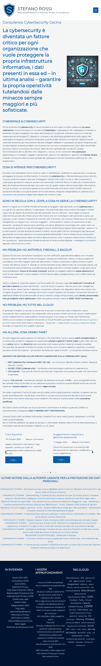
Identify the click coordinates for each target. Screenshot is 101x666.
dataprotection (80, 594)
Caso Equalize (13, 434)
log (90, 610)
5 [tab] (53, 472)
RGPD (91, 626)
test (93, 633)
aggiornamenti (79, 581)
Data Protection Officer (77, 597)
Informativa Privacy (20, 615)
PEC (90, 616)
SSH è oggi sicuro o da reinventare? (50, 601)
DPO (90, 596)
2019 (82, 578)
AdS (70, 581)
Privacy (89, 619)
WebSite (71, 642)
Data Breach (88, 590)
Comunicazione (73, 591)
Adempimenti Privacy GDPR (20, 596)
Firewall (88, 600)
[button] (5, 452)
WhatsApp (79, 642)
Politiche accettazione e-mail (20, 627)
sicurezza (71, 632)
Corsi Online (20, 584)
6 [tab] (55, 472)
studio (89, 633)
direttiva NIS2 (24, 244)
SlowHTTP (81, 633)
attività (70, 587)
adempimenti (90, 578)
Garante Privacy (75, 606)
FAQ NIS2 (20, 609)
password (73, 616)
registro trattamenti (88, 623)
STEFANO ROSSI (35, 8)
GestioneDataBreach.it (20, 612)
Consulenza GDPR (20, 581)
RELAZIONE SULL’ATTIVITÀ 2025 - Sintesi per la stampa (50, 535)
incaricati (72, 610)
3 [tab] (48, 472)
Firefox (81, 600)
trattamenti (77, 636)
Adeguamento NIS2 (20, 605)
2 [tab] (45, 472)
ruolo (79, 629)
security (91, 629)
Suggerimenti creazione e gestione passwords (68, 436)
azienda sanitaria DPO (81, 587)
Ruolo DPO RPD (20, 578)
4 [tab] (50, 472)
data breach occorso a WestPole (74, 323)
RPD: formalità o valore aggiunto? (50, 650)
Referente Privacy (20, 587)
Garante (86, 603)
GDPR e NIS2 (20, 602)
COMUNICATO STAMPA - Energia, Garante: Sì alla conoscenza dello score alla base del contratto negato (50, 520)
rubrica (73, 629)
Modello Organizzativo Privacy (80, 613)
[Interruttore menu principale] (96, 10)
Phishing (80, 619)
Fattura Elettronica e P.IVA (20, 621)
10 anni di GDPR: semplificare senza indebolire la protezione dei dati (50, 585)
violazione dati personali (75, 639)
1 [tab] (42, 472)
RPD (67, 629)
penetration (71, 619)
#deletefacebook (72, 578)
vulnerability (90, 639)
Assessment (73, 584)
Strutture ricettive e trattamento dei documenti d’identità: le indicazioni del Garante (50, 595)
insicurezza (82, 609)
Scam (84, 629)
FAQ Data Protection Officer (20, 590)
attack (91, 584)
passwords (82, 616)
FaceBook (73, 600)
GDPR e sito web (20, 599)
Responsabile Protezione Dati (20, 593)
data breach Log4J (45, 292)
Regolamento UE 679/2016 (76, 626)
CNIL (92, 587)
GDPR (88, 606)
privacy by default (73, 623)
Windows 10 (80, 645)
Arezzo (89, 581)
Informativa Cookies (20, 618)
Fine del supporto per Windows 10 (50, 607)
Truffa (86, 636)
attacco (83, 584)
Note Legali (20, 624)
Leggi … (13, 460)
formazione (76, 603)
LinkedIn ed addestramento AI (50, 604)
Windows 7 (88, 642)
